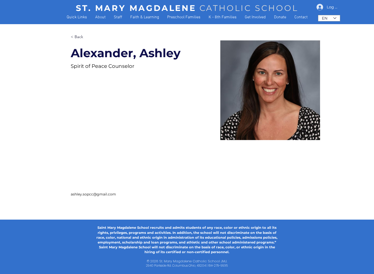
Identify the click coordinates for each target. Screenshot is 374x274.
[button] (76, 17)
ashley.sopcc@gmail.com (93, 194)
